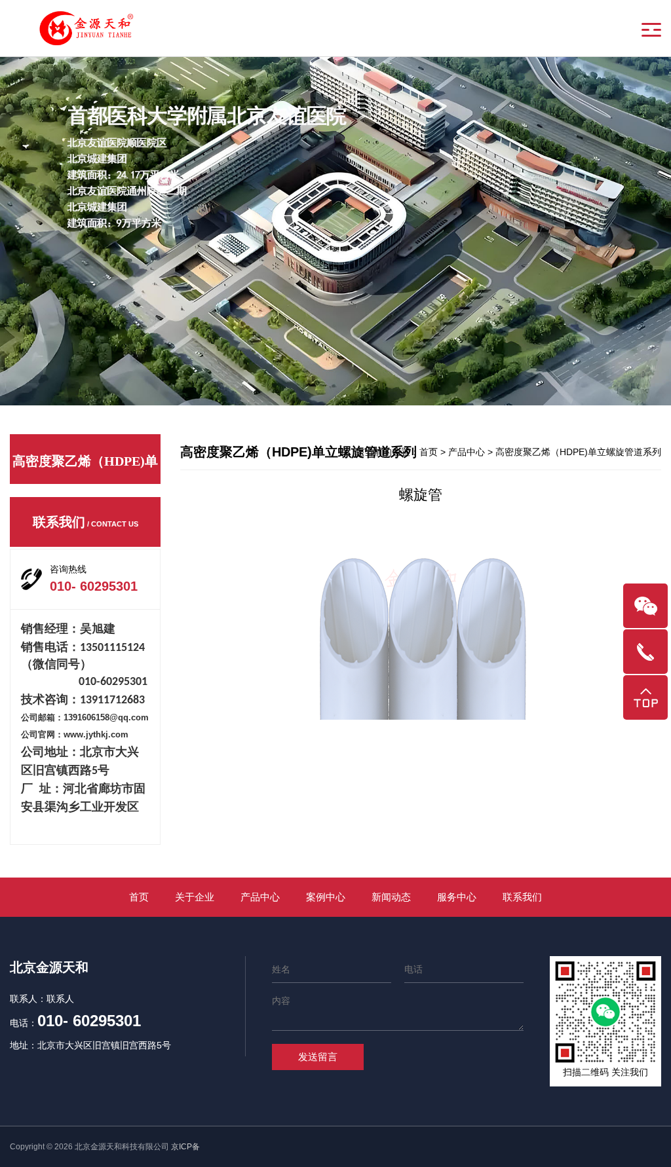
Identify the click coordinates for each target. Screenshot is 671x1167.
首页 (428, 452)
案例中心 (325, 896)
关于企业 (194, 896)
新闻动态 (391, 896)
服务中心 (456, 896)
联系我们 (522, 896)
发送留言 (317, 1056)
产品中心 (260, 896)
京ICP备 (185, 1146)
